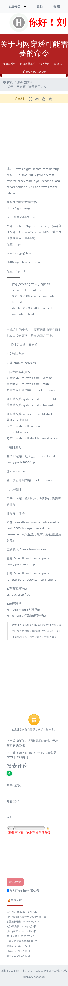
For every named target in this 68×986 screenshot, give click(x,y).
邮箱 (10, 801)
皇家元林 (10, 63)
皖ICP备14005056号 (34, 977)
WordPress (50, 970)
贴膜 (9, 946)
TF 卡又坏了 (13, 936)
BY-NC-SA (35, 624)
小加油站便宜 (14, 941)
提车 (9, 951)
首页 (10, 82)
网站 (10, 817)
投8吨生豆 (12, 931)
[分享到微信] (30, 99)
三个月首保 (13, 911)
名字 (10, 785)
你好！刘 (47, 22)
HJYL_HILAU (33, 970)
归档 (40, 6)
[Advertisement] (34, 673)
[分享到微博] (37, 99)
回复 (59, 63)
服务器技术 (29, 63)
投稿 (57, 6)
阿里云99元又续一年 (18, 916)
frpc (33, 71)
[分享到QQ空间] (50, 99)
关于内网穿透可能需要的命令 (40, 636)
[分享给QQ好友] (44, 99)
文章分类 (14, 6)
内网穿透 (41, 71)
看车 (9, 955)
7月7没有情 (13, 926)
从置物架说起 (14, 921)
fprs (27, 71)
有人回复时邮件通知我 (24, 891)
